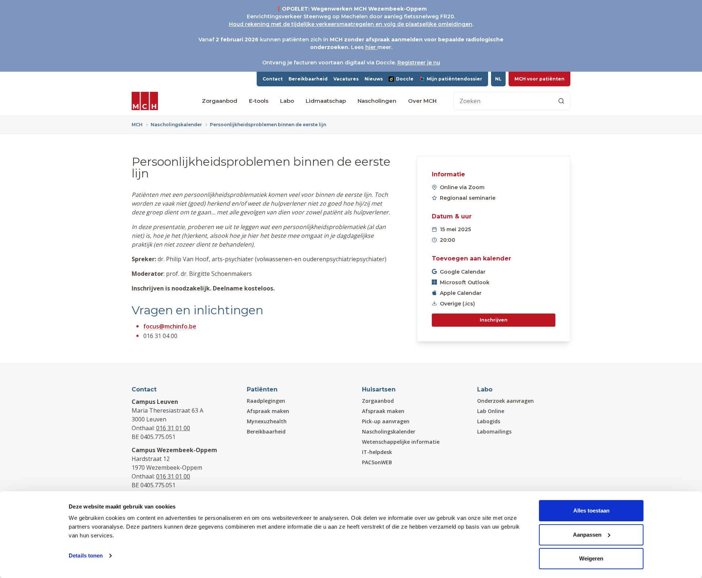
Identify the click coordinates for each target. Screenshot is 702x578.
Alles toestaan (591, 510)
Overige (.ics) (457, 303)
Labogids (488, 421)
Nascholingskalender (388, 431)
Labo (287, 100)
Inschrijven (493, 320)
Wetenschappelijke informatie (400, 441)
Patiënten (262, 389)
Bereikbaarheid (308, 79)
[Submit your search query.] (561, 101)
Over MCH (422, 100)
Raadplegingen (266, 400)
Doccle (405, 79)
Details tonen (86, 555)
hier (371, 47)
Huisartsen (379, 389)
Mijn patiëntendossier (454, 79)
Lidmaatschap (326, 100)
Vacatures (346, 79)
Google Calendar (463, 272)
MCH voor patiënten (539, 79)
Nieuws (374, 79)
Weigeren (591, 558)
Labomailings (494, 431)
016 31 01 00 (173, 428)
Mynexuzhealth (267, 421)
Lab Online (490, 411)
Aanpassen (587, 535)
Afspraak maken (268, 411)
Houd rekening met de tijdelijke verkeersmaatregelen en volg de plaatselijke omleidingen (350, 24)
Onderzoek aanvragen (505, 400)
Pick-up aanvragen (386, 421)
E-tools (258, 100)
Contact (273, 79)
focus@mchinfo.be (169, 326)
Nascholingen (377, 100)
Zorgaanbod (219, 100)
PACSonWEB (377, 462)
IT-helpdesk (377, 451)
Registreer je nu (418, 62)
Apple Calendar (461, 293)
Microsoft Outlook (465, 282)
